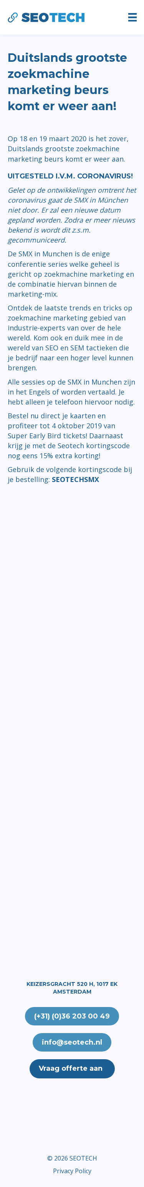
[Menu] (132, 17)
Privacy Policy (72, 1171)
